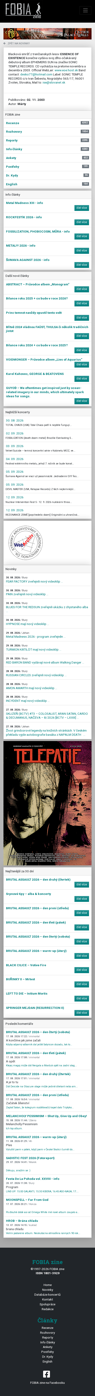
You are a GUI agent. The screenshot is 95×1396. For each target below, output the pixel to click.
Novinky (47, 1289)
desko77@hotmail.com (36, 74)
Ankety (47, 1347)
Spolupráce (47, 1304)
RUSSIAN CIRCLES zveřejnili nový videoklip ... (36, 673)
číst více (82, 207)
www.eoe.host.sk (66, 70)
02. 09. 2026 (15, 433)
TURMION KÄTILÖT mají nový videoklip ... (33, 647)
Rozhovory (47, 1332)
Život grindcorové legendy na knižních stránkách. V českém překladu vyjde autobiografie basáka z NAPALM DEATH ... (46, 730)
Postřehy (47, 1352)
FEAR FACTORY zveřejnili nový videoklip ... (34, 579)
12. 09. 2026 (15, 497)
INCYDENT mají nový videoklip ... (28, 698)
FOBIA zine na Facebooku (47, 1382)
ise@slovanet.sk (54, 82)
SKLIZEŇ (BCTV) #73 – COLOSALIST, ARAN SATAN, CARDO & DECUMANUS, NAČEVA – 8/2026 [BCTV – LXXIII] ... (47, 713)
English (47, 1361)
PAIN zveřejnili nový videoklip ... (27, 592)
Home (48, 1285)
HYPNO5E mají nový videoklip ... (27, 622)
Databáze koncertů (47, 1294)
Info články (47, 1342)
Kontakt (47, 1299)
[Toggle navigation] (86, 10)
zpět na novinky (19, 43)
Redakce (47, 1309)
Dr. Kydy (47, 1356)
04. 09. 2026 (15, 459)
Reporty (47, 1337)
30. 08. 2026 (15, 420)
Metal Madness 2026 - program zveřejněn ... (36, 635)
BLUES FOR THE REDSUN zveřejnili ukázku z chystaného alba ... (47, 607)
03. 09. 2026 (15, 446)
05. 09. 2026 (15, 471)
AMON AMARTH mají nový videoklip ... (31, 686)
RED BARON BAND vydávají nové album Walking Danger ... (45, 660)
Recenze (47, 1328)
